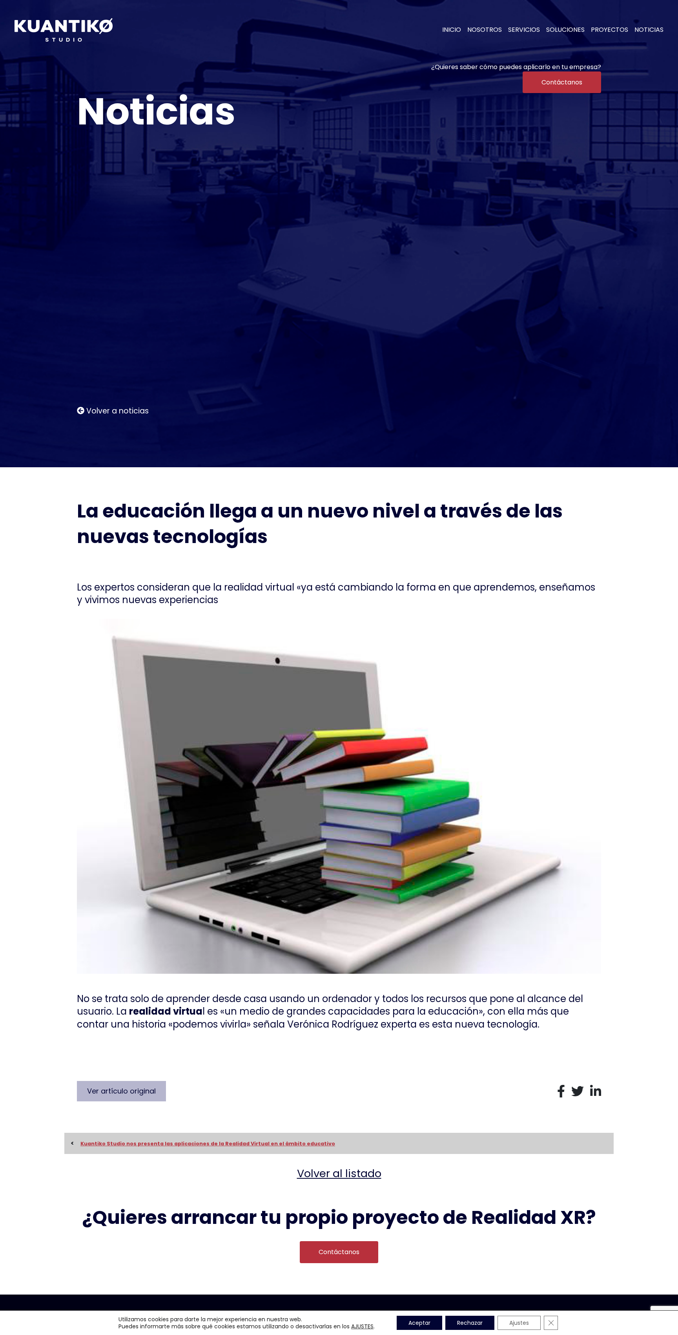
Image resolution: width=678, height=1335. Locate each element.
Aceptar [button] (419, 1323)
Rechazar (470, 1323)
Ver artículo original (121, 1091)
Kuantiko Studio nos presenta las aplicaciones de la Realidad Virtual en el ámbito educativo (207, 1143)
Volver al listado (339, 1173)
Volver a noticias (116, 411)
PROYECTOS (609, 30)
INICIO (451, 30)
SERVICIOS (524, 30)
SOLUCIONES (565, 30)
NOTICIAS (648, 30)
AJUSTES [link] (362, 1326)
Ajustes (519, 1323)
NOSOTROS (484, 30)
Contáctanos (561, 82)
